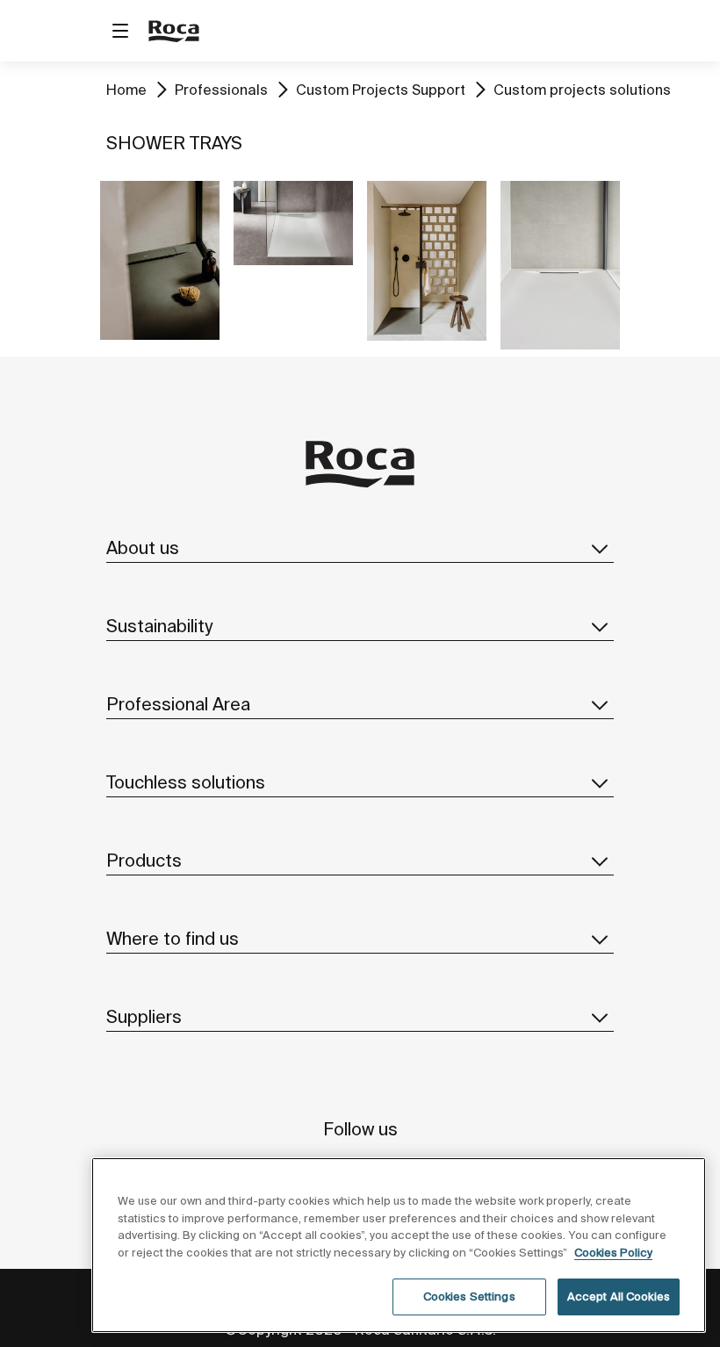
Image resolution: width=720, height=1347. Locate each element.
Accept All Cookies (618, 1296)
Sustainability (159, 626)
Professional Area (178, 704)
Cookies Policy (613, 1252)
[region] (398, 1245)
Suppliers (144, 1016)
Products (144, 860)
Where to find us (172, 938)
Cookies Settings (469, 1296)
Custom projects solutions (582, 89)
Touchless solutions (185, 782)
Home (126, 89)
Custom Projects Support (380, 89)
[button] (600, 548)
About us (142, 547)
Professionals (221, 89)
